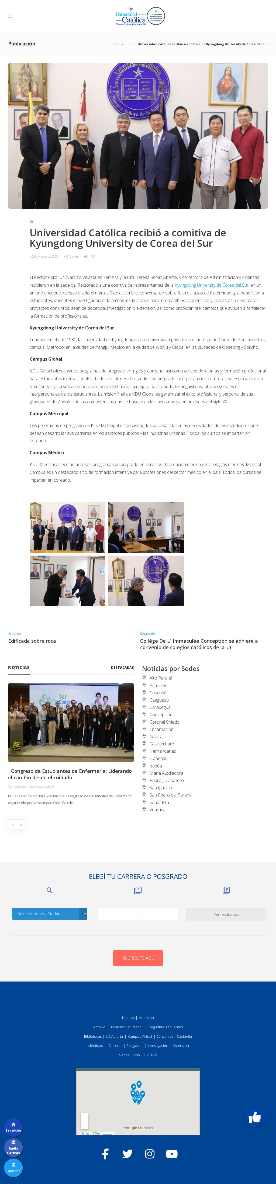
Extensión (181, 1045)
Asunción (158, 685)
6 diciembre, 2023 (46, 256)
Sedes (124, 1055)
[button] (254, 1117)
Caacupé (158, 693)
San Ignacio (161, 788)
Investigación (157, 1045)
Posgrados (134, 1045)
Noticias (128, 1017)
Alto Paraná (161, 678)
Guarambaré (162, 744)
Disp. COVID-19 (145, 1055)
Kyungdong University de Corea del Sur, (212, 285)
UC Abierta (114, 1036)
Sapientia (184, 1036)
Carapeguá (160, 707)
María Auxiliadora (166, 773)
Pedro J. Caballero (167, 780)
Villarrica (157, 810)
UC (128, 44)
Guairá (156, 736)
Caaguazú (159, 700)
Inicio (115, 44)
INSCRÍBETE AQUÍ (138, 958)
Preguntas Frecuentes (165, 1027)
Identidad (95, 1045)
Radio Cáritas (13, 1150)
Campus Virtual (140, 1036)
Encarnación (162, 729)
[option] (71, 744)
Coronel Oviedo (165, 722)
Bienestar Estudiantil (126, 1027)
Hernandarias (163, 751)
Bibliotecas (93, 1036)
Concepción (161, 714)
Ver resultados (226, 914)
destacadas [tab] (122, 667)
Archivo (99, 1027)
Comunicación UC (20, 786)
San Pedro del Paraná (171, 795)
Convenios (164, 1036)
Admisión (146, 1017)
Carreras (115, 1045)
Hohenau (159, 758)
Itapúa (156, 766)
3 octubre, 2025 (43, 786)
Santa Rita (159, 802)
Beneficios (13, 1130)
